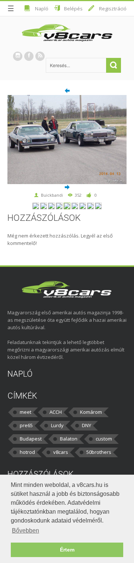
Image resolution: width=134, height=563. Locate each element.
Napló (41, 8)
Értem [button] (67, 550)
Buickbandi (52, 195)
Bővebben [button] (25, 530)
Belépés (73, 8)
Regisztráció (113, 8)
